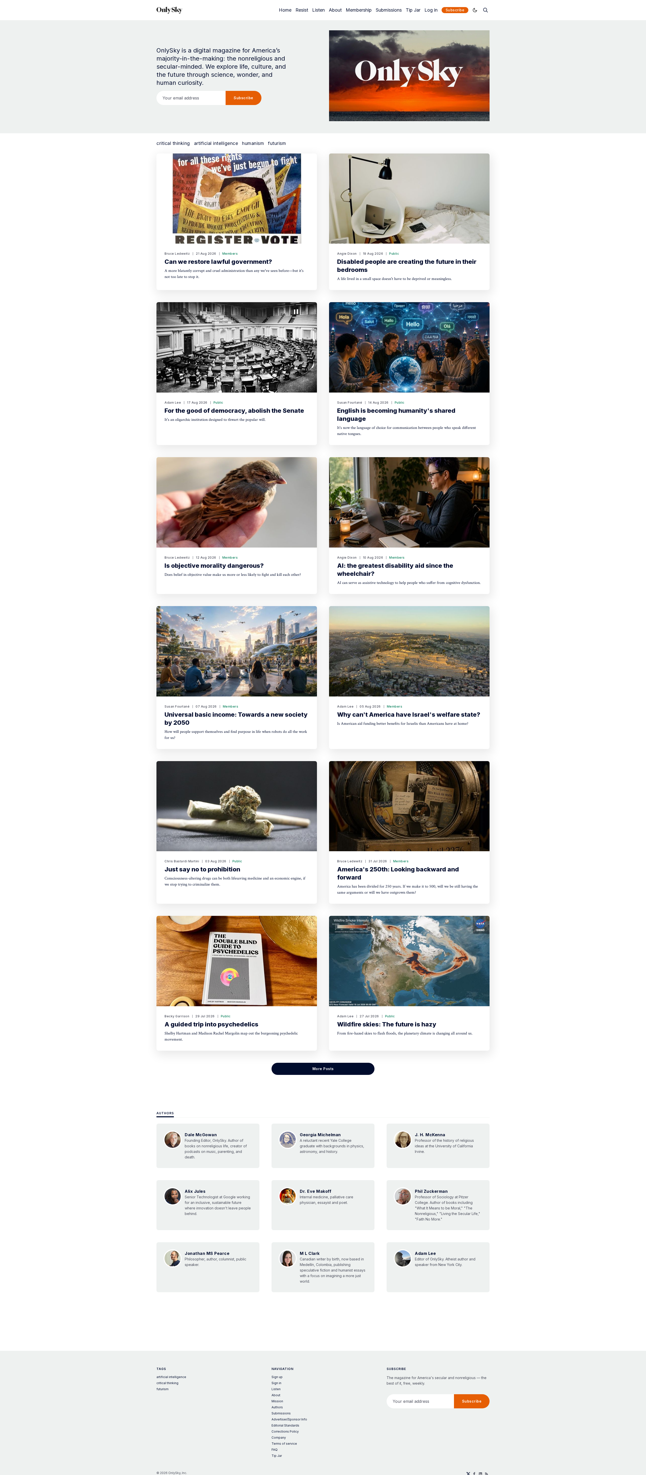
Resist (301, 10)
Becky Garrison (177, 1016)
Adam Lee (173, 402)
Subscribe (455, 10)
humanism (253, 143)
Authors (165, 1113)
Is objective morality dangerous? (214, 565)
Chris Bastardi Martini (182, 861)
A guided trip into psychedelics (211, 1024)
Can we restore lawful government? (218, 261)
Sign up (277, 1377)
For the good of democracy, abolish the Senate (234, 410)
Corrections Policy (285, 1431)
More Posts (323, 1069)
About (335, 10)
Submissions (389, 10)
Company (279, 1437)
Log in (431, 10)
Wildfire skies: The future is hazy (386, 1024)
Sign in (276, 1383)
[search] (485, 10)
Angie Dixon (347, 253)
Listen (318, 10)
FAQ (275, 1450)
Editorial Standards (285, 1425)
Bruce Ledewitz (177, 253)
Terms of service (284, 1443)
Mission (277, 1401)
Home (285, 10)
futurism (277, 143)
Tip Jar (413, 10)
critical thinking (173, 143)
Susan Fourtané (349, 402)
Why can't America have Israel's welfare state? (408, 714)
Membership (359, 10)
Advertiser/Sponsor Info (289, 1419)
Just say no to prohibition (202, 869)
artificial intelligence (216, 143)
